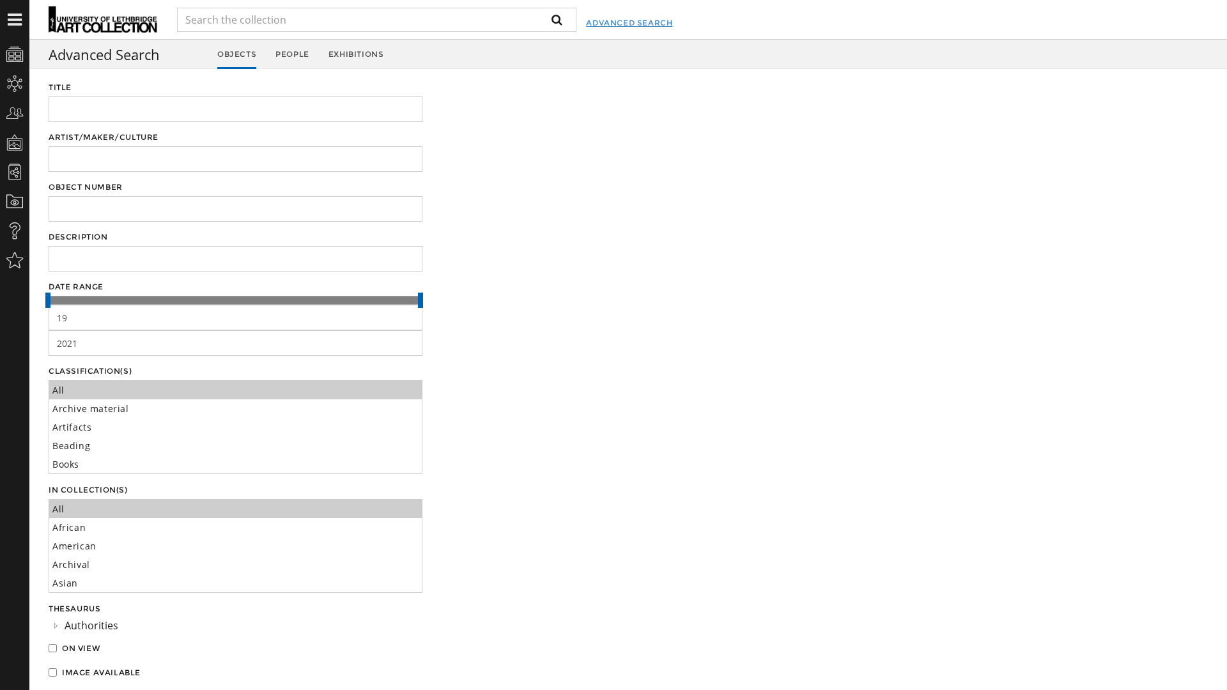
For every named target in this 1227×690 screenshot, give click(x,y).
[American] (235, 546)
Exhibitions (356, 54)
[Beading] (235, 445)
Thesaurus (74, 608)
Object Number (86, 187)
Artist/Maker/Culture (103, 137)
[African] (235, 527)
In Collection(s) (88, 489)
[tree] (235, 625)
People (292, 54)
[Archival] (235, 564)
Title (60, 87)
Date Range (76, 286)
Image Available (101, 672)
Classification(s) (90, 371)
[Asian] (235, 583)
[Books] (235, 464)
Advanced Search (629, 22)
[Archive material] (235, 408)
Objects (236, 54)
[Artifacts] (235, 427)
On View (81, 648)
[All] (235, 390)
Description (78, 236)
